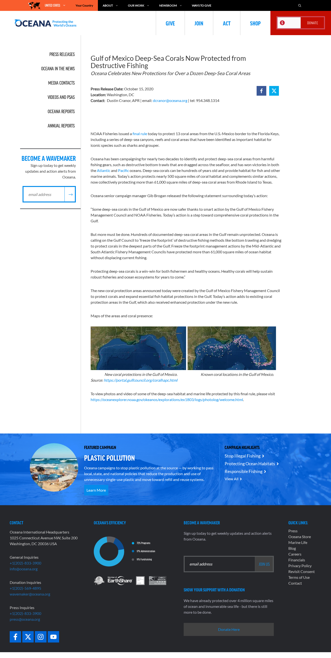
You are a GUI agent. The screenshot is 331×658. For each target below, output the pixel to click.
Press (293, 530)
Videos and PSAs (61, 97)
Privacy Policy (300, 565)
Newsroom (168, 5)
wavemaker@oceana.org (30, 594)
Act (226, 23)
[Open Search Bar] (299, 5)
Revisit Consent (301, 571)
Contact (295, 583)
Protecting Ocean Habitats (250, 463)
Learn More (96, 490)
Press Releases (62, 54)
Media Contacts (61, 82)
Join (199, 23)
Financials (296, 559)
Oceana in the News (58, 68)
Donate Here (229, 629)
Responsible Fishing (243, 471)
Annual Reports (61, 125)
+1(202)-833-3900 (25, 563)
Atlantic (103, 170)
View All (231, 478)
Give (170, 23)
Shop (255, 23)
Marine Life (297, 542)
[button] (261, 91)
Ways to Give (201, 5)
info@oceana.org (24, 568)
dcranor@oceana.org (170, 100)
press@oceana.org (25, 619)
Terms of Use (299, 577)
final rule (140, 133)
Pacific (123, 170)
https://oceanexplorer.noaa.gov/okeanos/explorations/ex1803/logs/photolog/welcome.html (167, 399)
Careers (294, 554)
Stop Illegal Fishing (242, 455)
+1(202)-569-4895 (25, 588)
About (108, 5)
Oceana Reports (61, 111)
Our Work (136, 5)
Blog (292, 548)
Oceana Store (299, 536)
